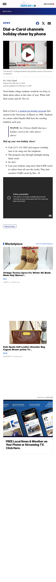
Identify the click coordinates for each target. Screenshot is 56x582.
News (6, 23)
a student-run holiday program (32, 110)
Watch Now (48, 4)
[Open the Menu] (4, 4)
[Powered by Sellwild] (49, 397)
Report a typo (10, 226)
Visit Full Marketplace (44, 244)
